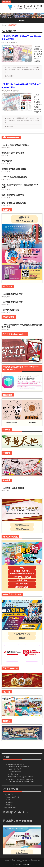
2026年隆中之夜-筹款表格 (22, 577)
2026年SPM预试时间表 (10, 310)
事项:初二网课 (7, 161)
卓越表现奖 (10, 76)
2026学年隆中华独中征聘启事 (13, 488)
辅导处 (8, 800)
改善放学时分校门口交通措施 (13, 153)
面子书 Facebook (10, 795)
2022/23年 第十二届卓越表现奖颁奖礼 (18, 67)
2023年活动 (12, 70)
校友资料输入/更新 (11, 422)
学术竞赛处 (9, 802)
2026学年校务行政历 (14, 769)
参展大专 (22, 638)
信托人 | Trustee (22, 529)
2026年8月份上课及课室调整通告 (14, 177)
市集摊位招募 (22, 580)
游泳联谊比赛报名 (22, 584)
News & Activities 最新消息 (25, 70)
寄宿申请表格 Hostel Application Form (20, 777)
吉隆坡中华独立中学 (12, 797)
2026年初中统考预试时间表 (12, 302)
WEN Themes (27, 864)
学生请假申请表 (13, 774)
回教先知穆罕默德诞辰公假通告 (14, 169)
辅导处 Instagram (10, 807)
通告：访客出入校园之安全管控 (14, 203)
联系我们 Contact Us (15, 812)
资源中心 (9, 805)
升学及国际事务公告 (22, 634)
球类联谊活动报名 (22, 587)
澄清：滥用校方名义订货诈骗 (13, 195)
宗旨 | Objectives (22, 525)
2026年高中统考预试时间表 (12, 294)
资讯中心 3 (15, 43)
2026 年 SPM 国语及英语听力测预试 (15, 145)
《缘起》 (22, 568)
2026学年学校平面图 (14, 772)
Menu (23, 20)
